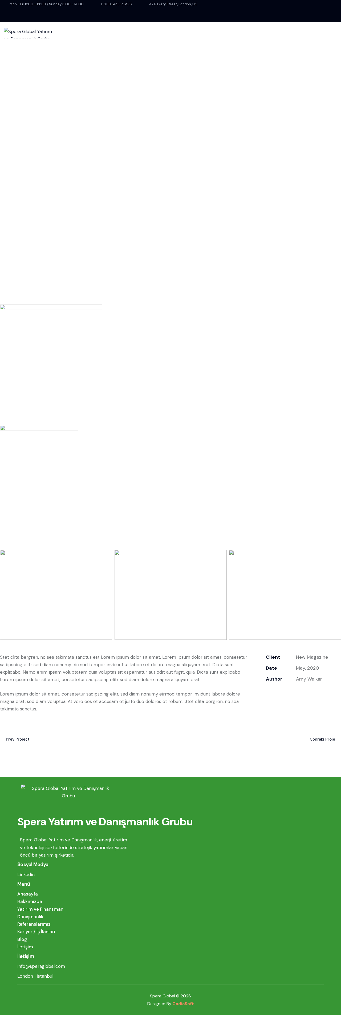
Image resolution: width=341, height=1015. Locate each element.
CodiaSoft (183, 1003)
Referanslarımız (34, 924)
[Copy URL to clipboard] (305, 693)
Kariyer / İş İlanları (36, 931)
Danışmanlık (30, 917)
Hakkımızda (29, 901)
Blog (22, 939)
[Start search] (272, 50)
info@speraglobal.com (41, 966)
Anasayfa (27, 894)
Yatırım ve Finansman (40, 909)
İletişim (25, 947)
